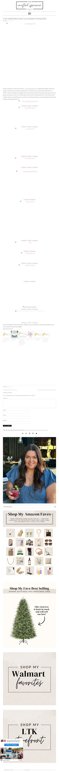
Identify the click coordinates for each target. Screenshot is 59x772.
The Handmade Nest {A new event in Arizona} (6, 340)
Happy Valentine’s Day (30, 339)
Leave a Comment (11, 20)
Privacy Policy (47, 769)
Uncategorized (9, 386)
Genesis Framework (19, 769)
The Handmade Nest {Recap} (37, 339)
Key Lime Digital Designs (36, 769)
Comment (5, 398)
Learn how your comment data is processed (36, 430)
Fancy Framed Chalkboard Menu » (46, 390)
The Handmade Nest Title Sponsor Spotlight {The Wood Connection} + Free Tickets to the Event (22, 342)
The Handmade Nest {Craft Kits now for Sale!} (45, 340)
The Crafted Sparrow (29, 7)
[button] (20, 759)
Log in (53, 769)
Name (4, 410)
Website (5, 420)
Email (4, 415)
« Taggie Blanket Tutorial (10, 390)
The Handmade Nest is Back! (14, 339)
